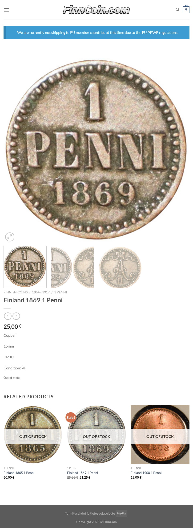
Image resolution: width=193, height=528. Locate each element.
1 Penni (60, 292)
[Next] (180, 150)
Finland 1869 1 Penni (82, 473)
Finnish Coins (16, 292)
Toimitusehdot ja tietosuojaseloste (90, 513)
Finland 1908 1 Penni (146, 473)
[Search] (177, 9)
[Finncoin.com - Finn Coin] (96, 9)
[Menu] (6, 10)
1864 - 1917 (41, 292)
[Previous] (13, 150)
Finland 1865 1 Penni (19, 473)
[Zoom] (9, 237)
